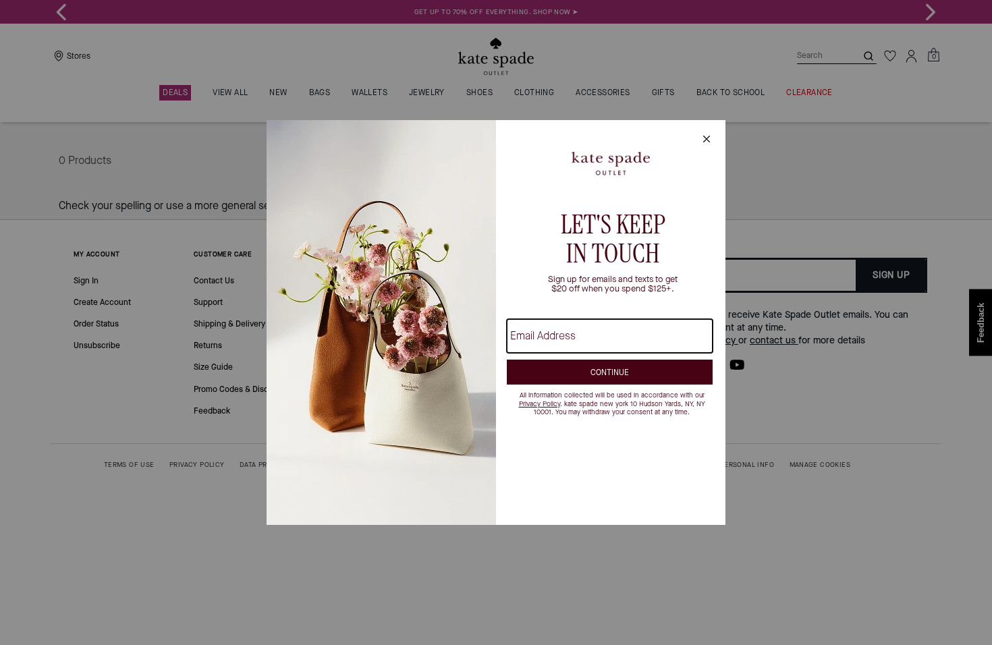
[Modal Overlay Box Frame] (496, 322)
